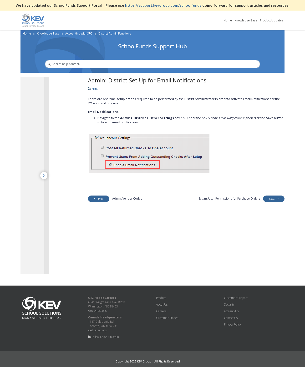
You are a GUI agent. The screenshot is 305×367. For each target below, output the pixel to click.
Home (228, 20)
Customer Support (236, 298)
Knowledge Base (246, 20)
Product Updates (271, 20)
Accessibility (231, 311)
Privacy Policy (232, 324)
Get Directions (97, 311)
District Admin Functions (114, 33)
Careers (161, 311)
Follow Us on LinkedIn (105, 337)
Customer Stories (167, 318)
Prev (100, 198)
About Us (162, 304)
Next (271, 198)
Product (161, 298)
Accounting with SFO (78, 33)
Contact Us (231, 318)
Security (229, 304)
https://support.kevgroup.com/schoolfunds (163, 5)
